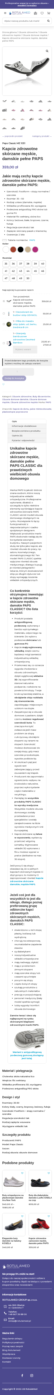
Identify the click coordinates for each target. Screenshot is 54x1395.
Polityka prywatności (13, 1342)
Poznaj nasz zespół (12, 1346)
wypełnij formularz (27, 5)
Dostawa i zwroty (11, 1358)
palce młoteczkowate (40, 409)
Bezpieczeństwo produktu (26, 431)
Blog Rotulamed (11, 1350)
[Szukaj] (48, 21)
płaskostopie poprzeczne (15, 412)
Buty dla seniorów (42, 396)
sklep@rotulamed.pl (19, 1321)
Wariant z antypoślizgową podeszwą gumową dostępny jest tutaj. (27, 1055)
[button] (47, 51)
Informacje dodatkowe (24, 426)
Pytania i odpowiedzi (23, 440)
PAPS (32, 240)
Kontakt (6, 1361)
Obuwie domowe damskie (15, 399)
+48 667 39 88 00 (17, 1314)
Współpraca (8, 1354)
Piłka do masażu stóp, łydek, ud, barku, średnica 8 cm (25, 324)
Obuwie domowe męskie (35, 35)
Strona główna (9, 32)
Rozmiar (7, 258)
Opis (14, 421)
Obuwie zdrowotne (28, 32)
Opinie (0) (17, 435)
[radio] (6, 249)
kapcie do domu (21, 409)
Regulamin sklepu (12, 1338)
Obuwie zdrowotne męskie (24, 402)
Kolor (5, 243)
